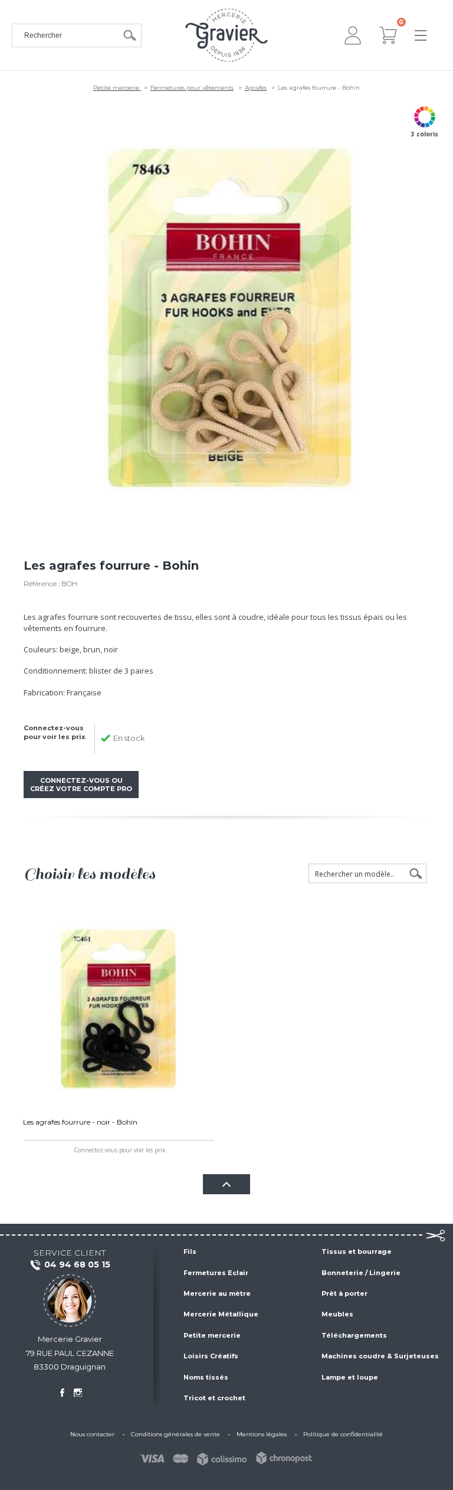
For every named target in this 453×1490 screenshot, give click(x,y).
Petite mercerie (117, 88)
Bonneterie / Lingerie (361, 1273)
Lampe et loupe (349, 1377)
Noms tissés (205, 1377)
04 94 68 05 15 (77, 1264)
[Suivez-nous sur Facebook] (62, 1393)
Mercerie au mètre (217, 1293)
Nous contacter (92, 1434)
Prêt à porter (344, 1293)
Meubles (337, 1314)
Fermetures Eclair (215, 1273)
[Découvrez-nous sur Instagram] (78, 1393)
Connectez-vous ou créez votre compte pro (81, 784)
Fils (189, 1251)
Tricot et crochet (214, 1398)
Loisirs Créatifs (210, 1356)
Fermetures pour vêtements (192, 88)
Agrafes (256, 88)
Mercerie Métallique (220, 1314)
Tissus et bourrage (356, 1251)
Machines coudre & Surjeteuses (380, 1356)
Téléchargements (354, 1335)
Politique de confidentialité (343, 1434)
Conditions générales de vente (175, 1434)
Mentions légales (262, 1434)
